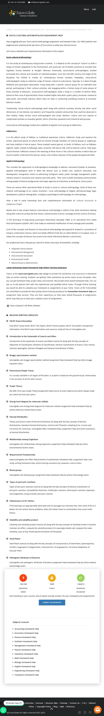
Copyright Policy (44, 706)
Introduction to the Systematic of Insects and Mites (33, 336)
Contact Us (75, 703)
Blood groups (16, 470)
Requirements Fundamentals (22, 455)
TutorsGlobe (47, 45)
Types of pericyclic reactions (22, 482)
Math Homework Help (24, 658)
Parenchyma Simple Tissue (22, 371)
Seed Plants (15, 539)
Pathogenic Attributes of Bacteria (25, 558)
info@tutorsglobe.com (40, 2)
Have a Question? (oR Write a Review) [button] (25, 306)
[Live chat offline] (97, 709)
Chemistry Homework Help (26, 654)
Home (9, 29)
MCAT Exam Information (21, 321)
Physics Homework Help (25, 650)
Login (94, 9)
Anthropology (63, 125)
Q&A (62, 706)
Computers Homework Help (27, 675)
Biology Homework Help (25, 662)
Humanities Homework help (80, 291)
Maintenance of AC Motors (22, 501)
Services (39, 703)
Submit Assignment (52, 602)
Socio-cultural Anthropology (29, 29)
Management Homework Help (28, 645)
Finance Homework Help (25, 637)
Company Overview (24, 703)
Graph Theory (16, 386)
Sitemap (63, 703)
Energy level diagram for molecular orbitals (29, 402)
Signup (86, 9)
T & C (84, 703)
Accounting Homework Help (27, 629)
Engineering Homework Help (27, 670)
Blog (55, 706)
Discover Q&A (52, 703)
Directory (71, 706)
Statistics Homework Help (26, 641)
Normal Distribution (19, 417)
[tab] (51, 306)
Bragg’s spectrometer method (23, 355)
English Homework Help (25, 666)
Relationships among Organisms (24, 439)
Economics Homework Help (26, 633)
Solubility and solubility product (24, 520)
